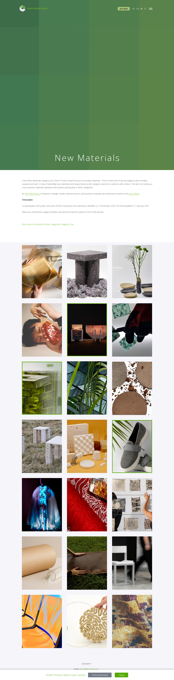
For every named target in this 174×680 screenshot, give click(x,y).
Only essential (100, 675)
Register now (68, 224)
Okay (121, 675)
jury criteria (134, 193)
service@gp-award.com (89, 669)
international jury (32, 193)
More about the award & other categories (41, 224)
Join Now (124, 9)
